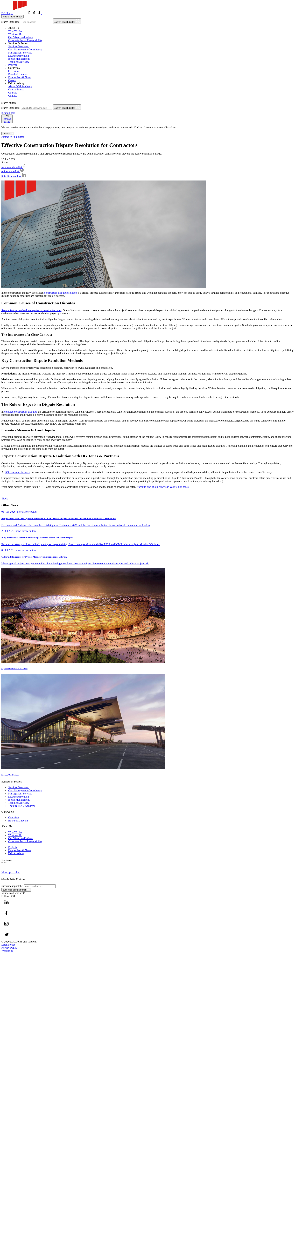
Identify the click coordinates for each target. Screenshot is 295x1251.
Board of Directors (18, 820)
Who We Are (15, 832)
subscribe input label (12, 886)
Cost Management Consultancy (25, 790)
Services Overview (18, 787)
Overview (13, 817)
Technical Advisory (18, 802)
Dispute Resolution (18, 796)
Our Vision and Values (20, 838)
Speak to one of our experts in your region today (163, 486)
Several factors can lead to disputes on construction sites (31, 310)
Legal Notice (8, 944)
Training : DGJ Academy (21, 805)
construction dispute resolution (60, 292)
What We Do (15, 835)
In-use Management (19, 799)
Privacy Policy (9, 947)
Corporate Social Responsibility (25, 841)
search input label (10, 21)
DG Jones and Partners (17, 472)
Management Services (20, 793)
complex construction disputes (20, 411)
